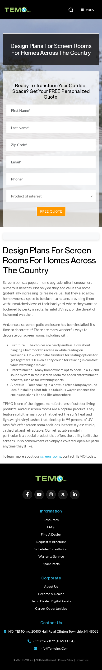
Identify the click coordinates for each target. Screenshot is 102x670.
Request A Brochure (51, 542)
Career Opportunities (51, 608)
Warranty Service (51, 556)
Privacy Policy (65, 659)
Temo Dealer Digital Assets (51, 601)
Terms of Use (81, 659)
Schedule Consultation (51, 549)
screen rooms (50, 456)
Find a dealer (51, 534)
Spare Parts (51, 564)
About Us (51, 586)
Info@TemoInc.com (54, 648)
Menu (90, 9)
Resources (51, 520)
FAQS (51, 527)
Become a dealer (51, 594)
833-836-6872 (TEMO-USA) (53, 641)
